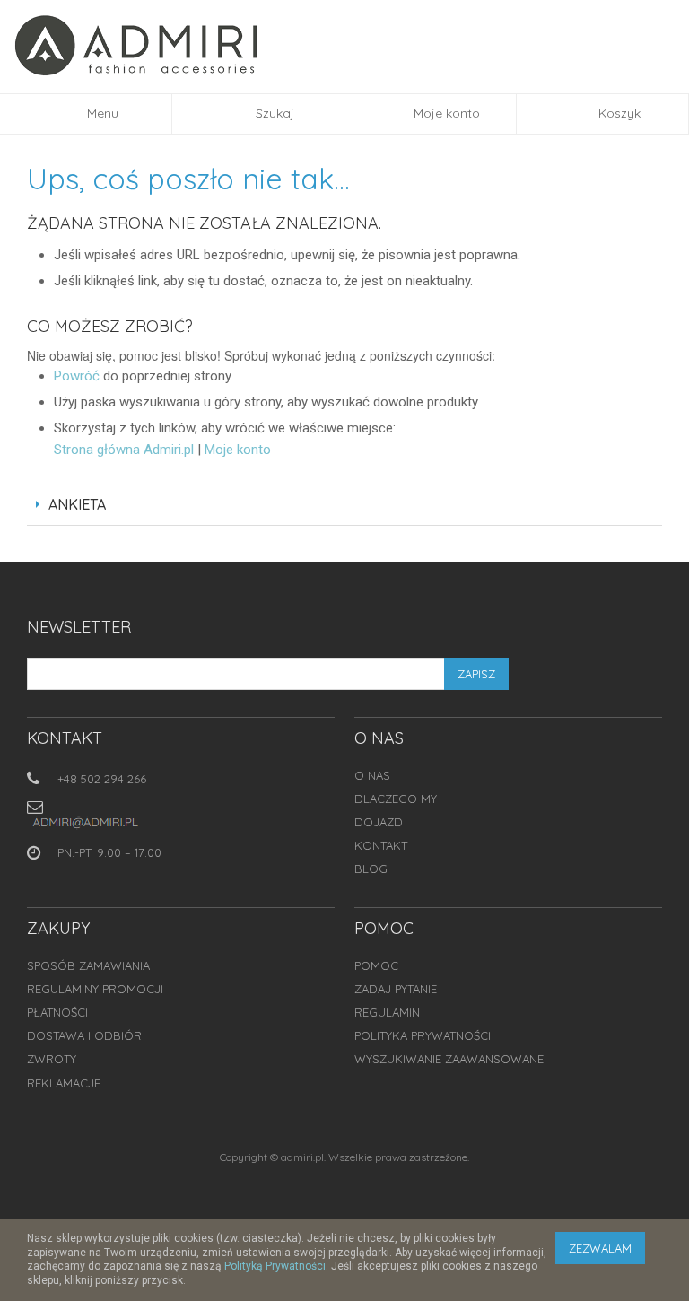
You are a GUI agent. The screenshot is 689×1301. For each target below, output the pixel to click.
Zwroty (51, 1059)
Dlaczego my (395, 798)
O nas (372, 775)
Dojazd (378, 822)
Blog (371, 868)
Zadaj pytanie (395, 989)
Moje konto (238, 449)
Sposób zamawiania (88, 965)
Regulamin (387, 1012)
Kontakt (380, 845)
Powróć (77, 376)
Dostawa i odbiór (84, 1035)
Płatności (57, 1012)
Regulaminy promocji (95, 989)
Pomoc (376, 965)
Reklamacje (63, 1083)
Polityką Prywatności (275, 1266)
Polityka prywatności (422, 1035)
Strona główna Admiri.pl (124, 449)
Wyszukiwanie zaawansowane (449, 1059)
